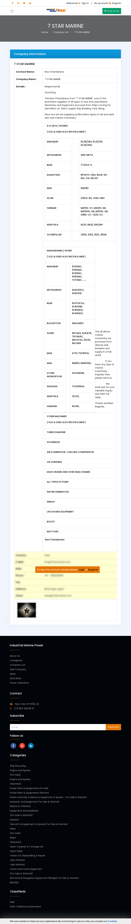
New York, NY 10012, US (26, 704)
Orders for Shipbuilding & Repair (27, 855)
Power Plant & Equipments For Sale (29, 788)
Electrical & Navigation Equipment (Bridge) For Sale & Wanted (44, 878)
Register (93, 569)
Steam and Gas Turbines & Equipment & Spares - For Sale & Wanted (48, 797)
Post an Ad (113, 10)
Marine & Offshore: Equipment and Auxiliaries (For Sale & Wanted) (24, 811)
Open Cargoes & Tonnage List (26, 846)
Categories (16, 660)
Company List (17, 664)
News (13, 673)
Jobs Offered (17, 860)
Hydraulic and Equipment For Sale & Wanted (34, 801)
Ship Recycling (18, 765)
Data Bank (15, 678)
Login (81, 569)
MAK (12, 902)
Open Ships (16, 851)
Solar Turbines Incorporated (25, 906)
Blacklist (14, 882)
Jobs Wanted (17, 864)
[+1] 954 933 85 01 (24, 708)
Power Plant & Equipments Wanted (29, 792)
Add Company (18, 669)
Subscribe (113, 726)
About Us (15, 656)
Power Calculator (19, 682)
